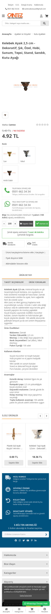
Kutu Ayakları (39, 34)
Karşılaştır (39, 252)
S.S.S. (17, 5)
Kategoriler (19, 612)
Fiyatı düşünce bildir (14, 258)
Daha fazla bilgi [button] (26, 595)
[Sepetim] (46, 16)
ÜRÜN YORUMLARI (37, 282)
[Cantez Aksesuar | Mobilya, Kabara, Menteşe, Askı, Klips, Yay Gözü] (20, 15)
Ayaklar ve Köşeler (23, 34)
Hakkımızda (38, 5)
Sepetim (32, 612)
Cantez (12, 124)
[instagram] (19, 540)
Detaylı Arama (26, 5)
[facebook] (16, 540)
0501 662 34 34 (13, 9)
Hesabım (44, 612)
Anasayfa (6, 34)
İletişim (10, 5)
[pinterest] (31, 540)
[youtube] (28, 540)
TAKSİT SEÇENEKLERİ (14, 282)
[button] (46, 416)
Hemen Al (43, 223)
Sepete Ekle (27, 223)
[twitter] (23, 540)
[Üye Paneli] (41, 16)
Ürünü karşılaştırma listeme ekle (20, 252)
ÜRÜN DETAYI (25, 275)
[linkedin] (35, 540)
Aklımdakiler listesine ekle (17, 263)
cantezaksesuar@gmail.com (35, 9)
